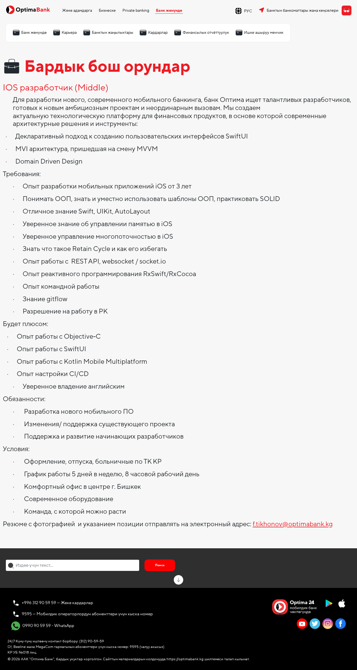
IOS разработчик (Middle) (55, 88)
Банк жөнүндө (169, 10)
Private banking (135, 10)
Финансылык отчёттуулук (206, 32)
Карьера (69, 32)
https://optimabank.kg (185, 659)
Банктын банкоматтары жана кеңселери (302, 10)
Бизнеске (107, 10)
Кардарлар (158, 32)
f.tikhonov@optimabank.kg (293, 524)
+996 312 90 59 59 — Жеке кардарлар (57, 603)
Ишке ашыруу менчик (263, 32)
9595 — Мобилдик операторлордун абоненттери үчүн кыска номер (87, 614)
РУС (248, 11)
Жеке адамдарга (77, 10)
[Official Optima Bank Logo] (28, 9)
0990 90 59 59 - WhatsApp (47, 625)
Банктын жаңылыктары (112, 32)
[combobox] (72, 565)
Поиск (160, 565)
